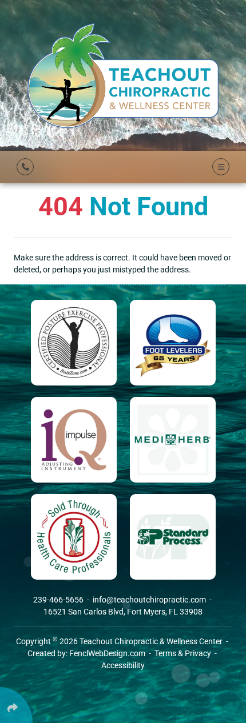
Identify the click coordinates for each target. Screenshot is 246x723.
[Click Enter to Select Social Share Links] (16, 705)
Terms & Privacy (182, 653)
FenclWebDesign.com (107, 653)
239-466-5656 (59, 599)
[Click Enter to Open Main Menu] (219, 167)
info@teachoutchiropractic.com (150, 599)
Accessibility (123, 665)
